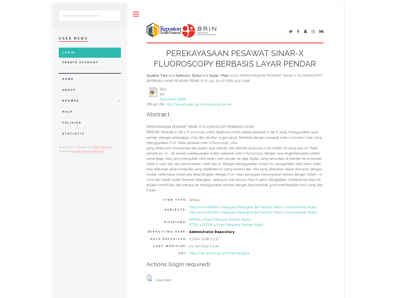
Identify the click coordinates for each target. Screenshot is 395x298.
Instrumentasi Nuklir (301, 207)
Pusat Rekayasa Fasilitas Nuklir (227, 219)
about (69, 90)
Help (67, 111)
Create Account (80, 62)
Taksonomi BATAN (203, 207)
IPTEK (193, 225)
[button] (149, 277)
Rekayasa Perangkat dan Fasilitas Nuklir (252, 207)
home (68, 79)
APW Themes (101, 147)
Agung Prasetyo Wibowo (88, 151)
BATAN (194, 219)
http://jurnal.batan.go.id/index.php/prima (198, 104)
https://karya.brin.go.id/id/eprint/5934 (219, 253)
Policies (72, 122)
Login (68, 52)
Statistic (73, 133)
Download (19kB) (173, 99)
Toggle (136, 14)
